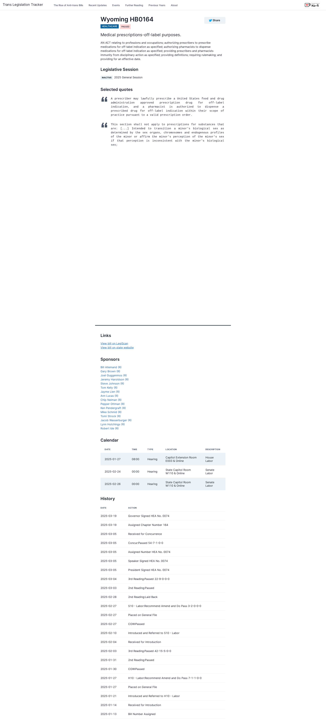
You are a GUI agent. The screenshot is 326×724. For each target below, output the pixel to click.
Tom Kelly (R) (109, 387)
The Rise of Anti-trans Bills (68, 5)
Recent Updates (98, 5)
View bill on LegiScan (114, 343)
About (174, 5)
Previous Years (157, 5)
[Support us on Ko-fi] (312, 5)
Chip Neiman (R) (111, 400)
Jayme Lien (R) (110, 391)
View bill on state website (117, 347)
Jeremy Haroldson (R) (115, 379)
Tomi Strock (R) (111, 416)
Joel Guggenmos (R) (114, 375)
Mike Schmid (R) (111, 412)
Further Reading (134, 5)
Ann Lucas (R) (109, 395)
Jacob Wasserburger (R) (116, 420)
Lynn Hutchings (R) (113, 424)
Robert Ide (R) (110, 428)
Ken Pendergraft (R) (113, 408)
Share (216, 20)
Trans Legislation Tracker (23, 5)
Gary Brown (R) (110, 371)
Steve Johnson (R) (112, 383)
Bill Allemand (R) (111, 367)
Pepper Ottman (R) (113, 404)
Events (116, 5)
